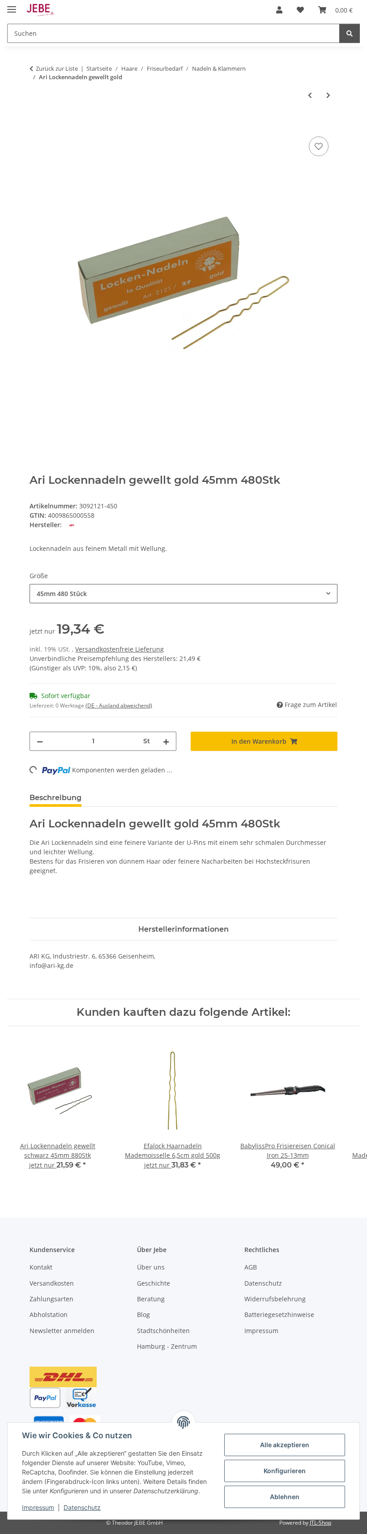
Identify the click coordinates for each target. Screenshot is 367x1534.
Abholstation (49, 1314)
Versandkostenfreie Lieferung (119, 649)
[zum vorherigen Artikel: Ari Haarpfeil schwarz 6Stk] (310, 95)
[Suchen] (349, 33)
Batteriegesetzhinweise (279, 1314)
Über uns (151, 1267)
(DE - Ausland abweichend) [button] (118, 705)
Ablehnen (284, 1496)
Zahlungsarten (51, 1299)
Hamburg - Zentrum (167, 1346)
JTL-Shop (320, 1522)
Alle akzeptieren (284, 1445)
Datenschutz (82, 1507)
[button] (279, 10)
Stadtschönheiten (163, 1330)
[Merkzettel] (319, 146)
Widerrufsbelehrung (275, 1299)
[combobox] (183, 593)
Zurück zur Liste (57, 68)
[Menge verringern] (40, 741)
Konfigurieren (285, 1470)
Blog (143, 1314)
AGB (250, 1267)
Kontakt (41, 1267)
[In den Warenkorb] (37, 124)
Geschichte (153, 1283)
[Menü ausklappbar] (11, 5)
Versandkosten (52, 1283)
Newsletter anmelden (62, 1330)
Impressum (38, 1507)
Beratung (151, 1299)
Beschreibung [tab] (55, 797)
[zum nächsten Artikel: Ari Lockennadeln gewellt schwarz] (328, 95)
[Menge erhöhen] (166, 741)
